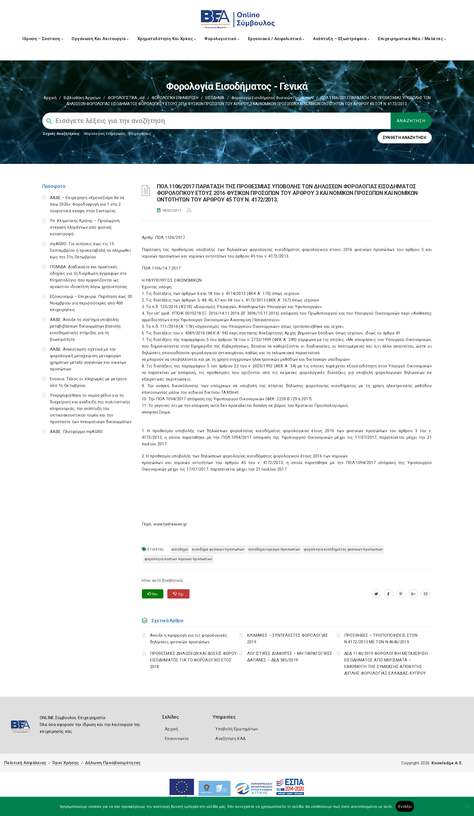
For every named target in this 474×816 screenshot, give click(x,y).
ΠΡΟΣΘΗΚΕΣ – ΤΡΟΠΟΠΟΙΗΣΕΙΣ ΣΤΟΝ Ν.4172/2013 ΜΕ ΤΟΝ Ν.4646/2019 (380, 638)
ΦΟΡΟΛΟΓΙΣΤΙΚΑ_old (126, 98)
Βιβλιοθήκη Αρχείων (82, 98)
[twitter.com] (376, 593)
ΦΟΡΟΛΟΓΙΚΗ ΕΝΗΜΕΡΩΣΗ (175, 98)
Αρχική (50, 98)
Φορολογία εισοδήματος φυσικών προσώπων (273, 98)
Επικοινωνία (176, 738)
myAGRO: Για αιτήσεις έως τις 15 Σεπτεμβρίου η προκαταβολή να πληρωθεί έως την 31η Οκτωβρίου (90, 250)
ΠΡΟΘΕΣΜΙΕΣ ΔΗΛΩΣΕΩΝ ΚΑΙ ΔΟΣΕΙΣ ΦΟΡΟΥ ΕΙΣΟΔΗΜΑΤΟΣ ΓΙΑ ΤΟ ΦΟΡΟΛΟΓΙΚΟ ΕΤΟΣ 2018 (193, 660)
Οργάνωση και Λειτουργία (99, 38)
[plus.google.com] (413, 593)
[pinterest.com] (401, 593)
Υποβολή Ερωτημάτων (236, 728)
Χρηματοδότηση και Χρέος (165, 38)
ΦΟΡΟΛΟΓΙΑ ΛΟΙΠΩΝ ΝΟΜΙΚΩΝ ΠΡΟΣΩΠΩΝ (178, 559)
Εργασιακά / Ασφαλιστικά (275, 38)
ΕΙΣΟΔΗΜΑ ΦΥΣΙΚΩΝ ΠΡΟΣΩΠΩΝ (218, 549)
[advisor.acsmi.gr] (425, 593)
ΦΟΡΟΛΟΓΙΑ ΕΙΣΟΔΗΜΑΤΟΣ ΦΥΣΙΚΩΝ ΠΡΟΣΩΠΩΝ (343, 549)
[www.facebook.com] (388, 593)
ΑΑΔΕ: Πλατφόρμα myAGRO (76, 431)
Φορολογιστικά (221, 38)
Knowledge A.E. (447, 763)
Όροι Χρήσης (65, 762)
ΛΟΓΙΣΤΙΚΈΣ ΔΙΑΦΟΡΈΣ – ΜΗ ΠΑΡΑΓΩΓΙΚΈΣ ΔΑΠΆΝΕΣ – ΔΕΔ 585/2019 (289, 657)
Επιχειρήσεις (140, 134)
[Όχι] (467, 809)
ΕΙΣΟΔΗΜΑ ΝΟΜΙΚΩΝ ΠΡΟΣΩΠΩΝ (274, 549)
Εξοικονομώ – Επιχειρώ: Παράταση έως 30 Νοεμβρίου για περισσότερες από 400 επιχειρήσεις (91, 303)
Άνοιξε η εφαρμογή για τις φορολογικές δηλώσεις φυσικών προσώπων (188, 638)
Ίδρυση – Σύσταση (41, 38)
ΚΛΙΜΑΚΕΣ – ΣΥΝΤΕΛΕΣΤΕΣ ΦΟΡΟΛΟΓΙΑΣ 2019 (287, 638)
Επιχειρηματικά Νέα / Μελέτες (411, 38)
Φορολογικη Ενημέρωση (104, 134)
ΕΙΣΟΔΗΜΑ (214, 98)
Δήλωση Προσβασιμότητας (113, 762)
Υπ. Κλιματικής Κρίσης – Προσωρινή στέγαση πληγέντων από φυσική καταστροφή (85, 227)
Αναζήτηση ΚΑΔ (230, 738)
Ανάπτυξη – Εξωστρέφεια (340, 38)
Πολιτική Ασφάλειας (25, 762)
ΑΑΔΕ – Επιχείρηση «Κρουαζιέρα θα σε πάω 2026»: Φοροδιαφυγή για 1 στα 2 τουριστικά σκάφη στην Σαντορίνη (87, 204)
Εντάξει (405, 806)
